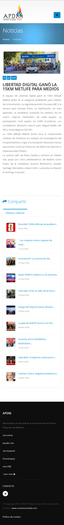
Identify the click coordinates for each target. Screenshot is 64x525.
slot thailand (9, 450)
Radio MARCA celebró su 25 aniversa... (38, 274)
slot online (8, 435)
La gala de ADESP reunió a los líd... (36, 323)
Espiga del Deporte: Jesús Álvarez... (36, 306)
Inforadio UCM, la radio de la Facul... (37, 290)
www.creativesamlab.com (24, 508)
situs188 (7, 466)
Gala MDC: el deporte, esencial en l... (37, 357)
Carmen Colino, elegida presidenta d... (38, 373)
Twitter (5, 493)
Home (6, 39)
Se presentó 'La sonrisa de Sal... (34, 258)
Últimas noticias (15, 213)
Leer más (8, 474)
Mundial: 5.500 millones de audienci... (37, 224)
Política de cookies (12, 516)
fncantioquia (9, 458)
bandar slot (8, 443)
